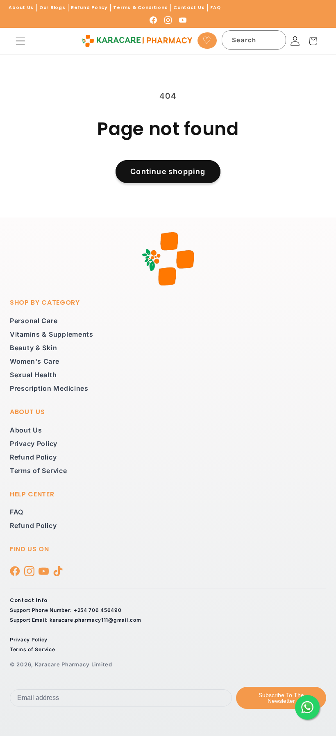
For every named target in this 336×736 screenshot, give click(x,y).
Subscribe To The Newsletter (281, 698)
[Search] (275, 41)
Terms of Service (38, 471)
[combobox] (254, 40)
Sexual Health (33, 375)
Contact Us (188, 8)
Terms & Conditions (140, 8)
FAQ (215, 8)
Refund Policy (89, 8)
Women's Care (34, 361)
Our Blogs (52, 8)
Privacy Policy (33, 443)
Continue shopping (167, 171)
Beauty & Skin (33, 348)
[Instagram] (168, 20)
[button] (21, 41)
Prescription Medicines (49, 388)
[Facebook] (153, 20)
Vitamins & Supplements (51, 334)
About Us (21, 8)
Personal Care (33, 321)
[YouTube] (182, 20)
